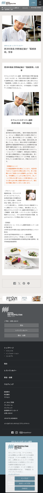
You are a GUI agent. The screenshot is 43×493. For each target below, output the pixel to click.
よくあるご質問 (9, 402)
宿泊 (21, 325)
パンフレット (8, 408)
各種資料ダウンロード (11, 410)
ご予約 (33, 3)
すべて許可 (24, 478)
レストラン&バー (10, 370)
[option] (12, 298)
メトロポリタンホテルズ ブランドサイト (17, 423)
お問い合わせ (8, 413)
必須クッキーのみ (24, 483)
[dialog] (21, 467)
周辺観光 (7, 394)
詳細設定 (25, 488)
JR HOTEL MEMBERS (11, 418)
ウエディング (9, 384)
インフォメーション (12, 353)
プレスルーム (8, 405)
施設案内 (7, 392)
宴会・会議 (21, 335)
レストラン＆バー (22, 330)
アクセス (7, 397)
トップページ (9, 348)
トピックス (25, 7)
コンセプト (9, 356)
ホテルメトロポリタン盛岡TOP (11, 7)
